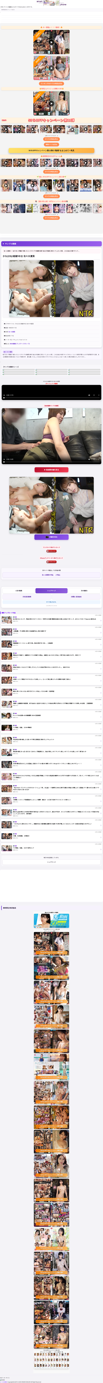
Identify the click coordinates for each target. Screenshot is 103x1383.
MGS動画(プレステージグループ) (20, 343)
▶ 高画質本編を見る (51, 470)
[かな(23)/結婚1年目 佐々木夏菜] (51, 552)
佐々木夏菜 (12, 332)
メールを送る (3, 1382)
